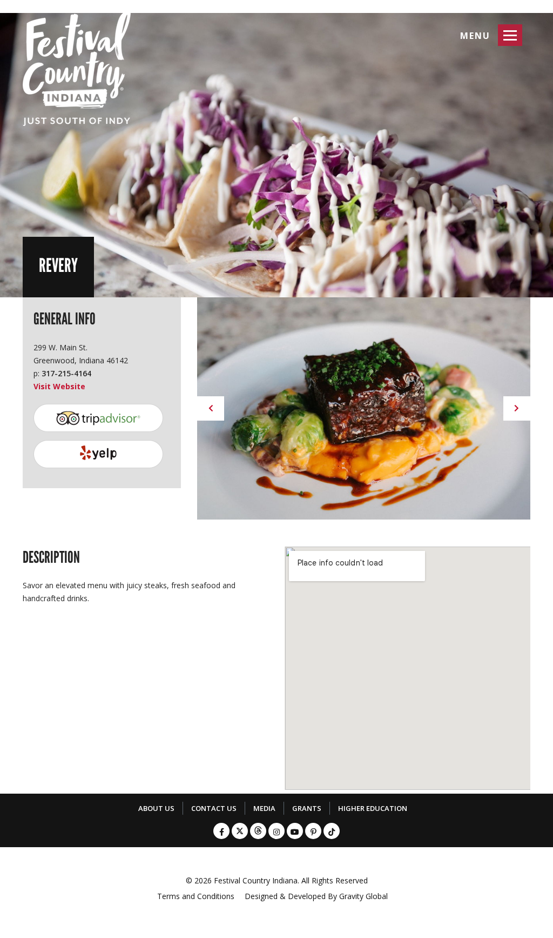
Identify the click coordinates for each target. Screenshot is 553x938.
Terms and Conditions (195, 896)
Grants (306, 808)
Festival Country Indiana (256, 880)
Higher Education (372, 808)
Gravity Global (363, 896)
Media (264, 808)
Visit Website (59, 386)
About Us (156, 808)
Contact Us (214, 808)
